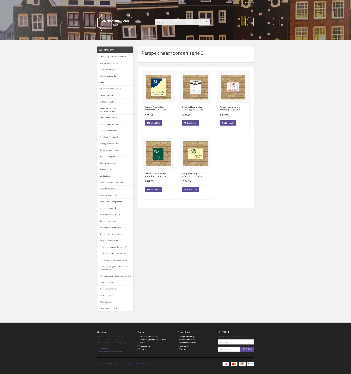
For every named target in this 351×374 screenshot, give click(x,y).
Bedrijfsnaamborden (108, 76)
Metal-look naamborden (110, 214)
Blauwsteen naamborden (110, 89)
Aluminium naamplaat (109, 69)
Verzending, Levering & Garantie (152, 339)
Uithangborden (106, 302)
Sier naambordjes (107, 295)
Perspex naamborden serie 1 (114, 247)
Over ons (143, 342)
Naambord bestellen (187, 339)
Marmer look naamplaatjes (111, 201)
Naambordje (184, 346)
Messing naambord (108, 208)
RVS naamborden (107, 282)
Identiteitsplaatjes (107, 176)
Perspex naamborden (109, 240)
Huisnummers (105, 169)
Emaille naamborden (108, 117)
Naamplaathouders (108, 221)
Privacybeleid (144, 346)
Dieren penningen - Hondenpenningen (108, 110)
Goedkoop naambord (109, 137)
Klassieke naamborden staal (112, 182)
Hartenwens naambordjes (110, 150)
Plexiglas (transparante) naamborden (115, 276)
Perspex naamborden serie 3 (115, 260)
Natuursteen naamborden (110, 227)
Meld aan (247, 349)
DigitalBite (130, 363)
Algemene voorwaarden (149, 336)
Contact (142, 349)
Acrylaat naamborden (109, 63)
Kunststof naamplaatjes (110, 189)
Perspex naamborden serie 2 (114, 253)
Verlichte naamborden (109, 308)
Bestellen (154, 123)
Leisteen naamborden (109, 195)
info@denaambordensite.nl (110, 351)
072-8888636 (104, 348)
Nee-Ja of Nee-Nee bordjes (111, 234)
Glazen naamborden (108, 130)
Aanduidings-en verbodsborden (113, 56)
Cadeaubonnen (106, 95)
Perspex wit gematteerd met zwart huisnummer (116, 268)
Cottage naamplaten (108, 102)
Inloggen (249, 3)
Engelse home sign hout (109, 124)
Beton (102, 82)
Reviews (182, 349)
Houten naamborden (108, 163)
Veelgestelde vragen (187, 336)
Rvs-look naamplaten (108, 289)
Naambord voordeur (187, 342)
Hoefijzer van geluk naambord (112, 156)
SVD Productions (144, 363)
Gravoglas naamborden (110, 143)
